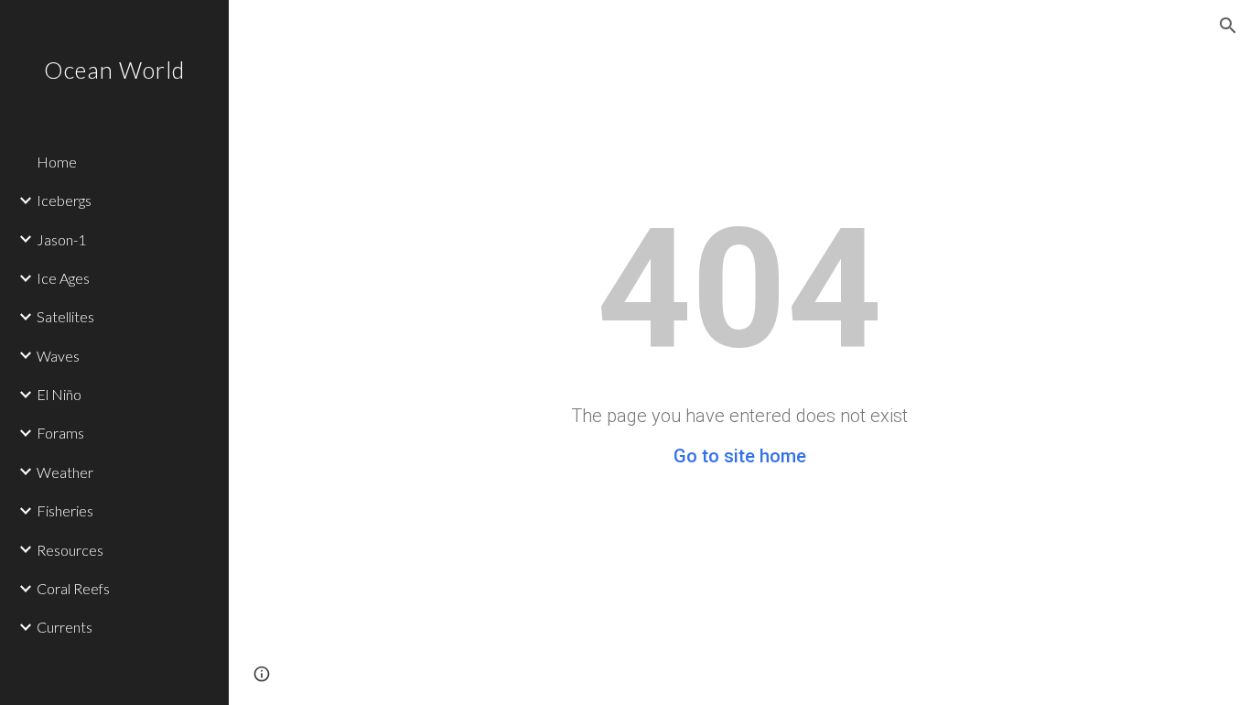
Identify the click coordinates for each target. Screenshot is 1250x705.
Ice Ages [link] (63, 278)
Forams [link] (60, 432)
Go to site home (739, 456)
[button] (1228, 26)
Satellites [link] (65, 316)
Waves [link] (58, 355)
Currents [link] (64, 626)
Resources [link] (70, 550)
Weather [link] (65, 472)
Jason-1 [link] (61, 239)
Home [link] (57, 161)
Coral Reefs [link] (73, 588)
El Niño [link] (59, 394)
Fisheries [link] (65, 510)
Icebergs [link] (64, 200)
